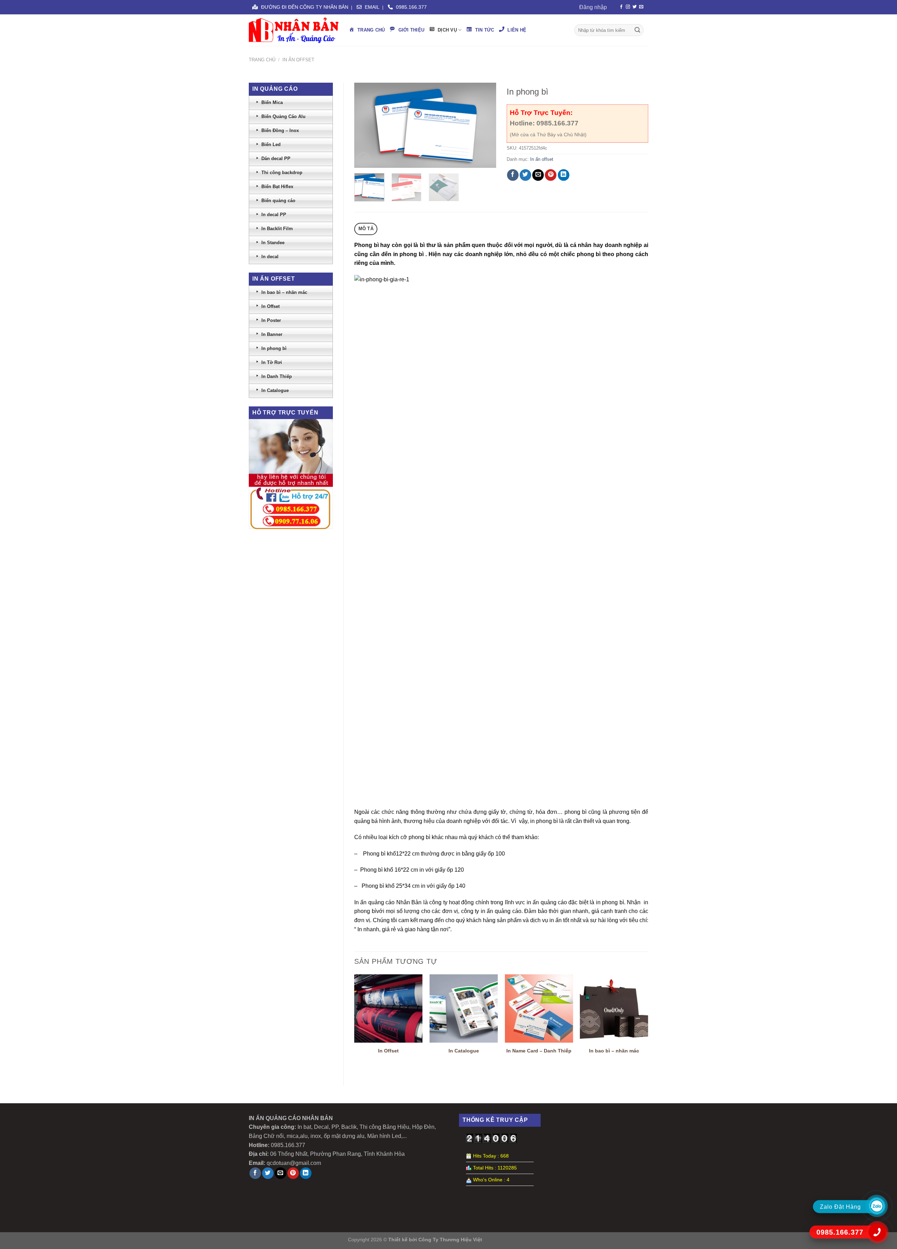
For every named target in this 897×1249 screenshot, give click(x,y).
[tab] (365, 229)
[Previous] (366, 125)
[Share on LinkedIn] (563, 175)
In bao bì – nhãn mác (614, 1051)
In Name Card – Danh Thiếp (538, 1051)
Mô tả (366, 228)
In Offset (388, 1051)
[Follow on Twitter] (634, 7)
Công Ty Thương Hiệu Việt (450, 1239)
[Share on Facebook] (513, 175)
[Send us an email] (641, 7)
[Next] (484, 125)
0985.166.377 (411, 7)
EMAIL (371, 7)
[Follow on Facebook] (621, 7)
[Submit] (637, 30)
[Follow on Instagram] (628, 7)
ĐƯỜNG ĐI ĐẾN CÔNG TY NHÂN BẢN (304, 7)
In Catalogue (463, 1051)
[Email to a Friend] (538, 175)
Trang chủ (262, 59)
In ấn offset (298, 59)
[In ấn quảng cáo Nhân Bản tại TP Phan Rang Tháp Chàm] (293, 30)
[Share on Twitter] (525, 175)
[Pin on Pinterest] (550, 175)
